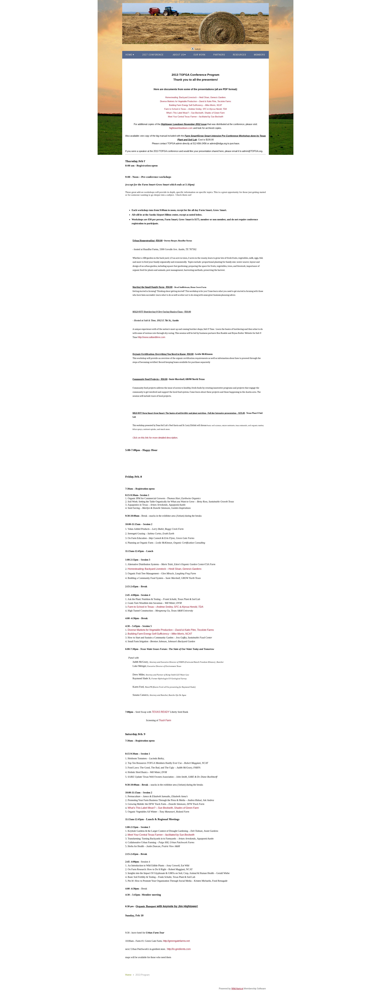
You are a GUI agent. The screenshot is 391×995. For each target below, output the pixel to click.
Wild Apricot (237, 988)
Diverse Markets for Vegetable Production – (195, 101)
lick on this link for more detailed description (155, 437)
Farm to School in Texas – (195, 109)
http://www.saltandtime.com (151, 337)
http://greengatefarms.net (176, 941)
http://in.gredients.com (179, 949)
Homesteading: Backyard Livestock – (195, 97)
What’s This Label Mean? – (195, 113)
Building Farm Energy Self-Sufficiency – (195, 105)
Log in (198, 49)
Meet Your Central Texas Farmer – (195, 117)
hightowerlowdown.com (181, 128)
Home (128, 974)
